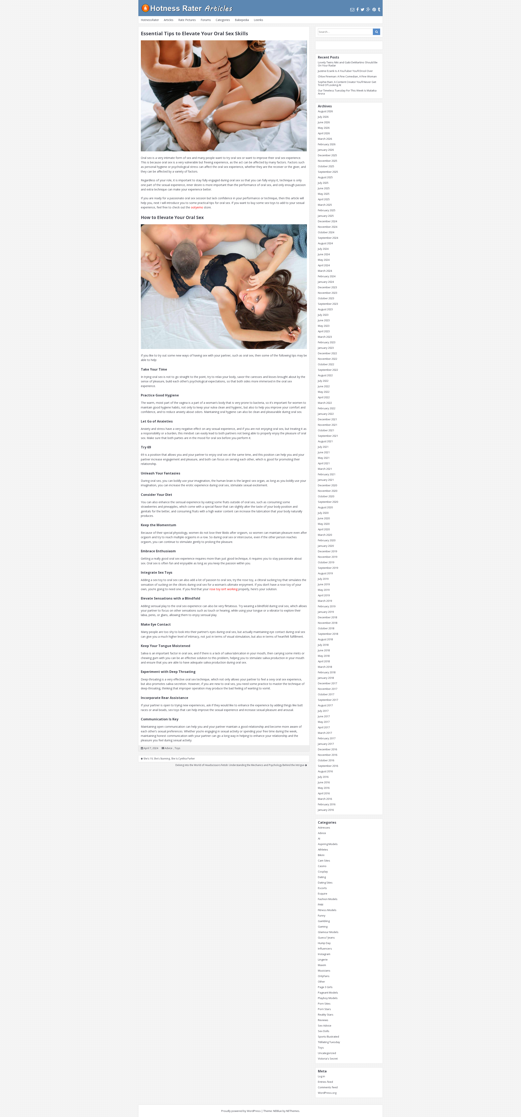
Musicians (324, 970)
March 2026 (325, 139)
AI (319, 838)
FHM (320, 904)
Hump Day (324, 943)
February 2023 (326, 342)
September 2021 (328, 436)
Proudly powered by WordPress (241, 1111)
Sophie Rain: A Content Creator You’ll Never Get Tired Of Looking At (347, 83)
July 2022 (323, 381)
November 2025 (327, 161)
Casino (322, 866)
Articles (168, 20)
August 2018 (325, 639)
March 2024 (325, 271)
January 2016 (326, 810)
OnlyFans (323, 976)
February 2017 (326, 738)
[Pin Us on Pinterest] (374, 9)
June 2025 (324, 188)
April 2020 (324, 529)
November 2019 (327, 557)
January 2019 (326, 612)
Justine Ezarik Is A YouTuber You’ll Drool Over (345, 71)
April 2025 (324, 199)
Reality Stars (325, 1014)
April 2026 (324, 133)
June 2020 (324, 518)
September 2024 (328, 238)
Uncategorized (327, 1053)
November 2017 (327, 689)
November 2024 (327, 227)
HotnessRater (150, 20)
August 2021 (325, 441)
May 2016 (323, 788)
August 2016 (325, 771)
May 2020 (323, 524)
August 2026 (325, 111)
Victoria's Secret (328, 1058)
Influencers (325, 948)
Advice (168, 748)
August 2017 (325, 705)
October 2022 (326, 364)
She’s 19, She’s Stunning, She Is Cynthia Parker (169, 758)
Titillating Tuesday (329, 1042)
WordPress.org (327, 1093)
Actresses (324, 827)
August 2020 (325, 507)
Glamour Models (328, 932)
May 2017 (323, 722)
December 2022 (327, 353)
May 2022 (323, 392)
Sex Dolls (323, 1031)
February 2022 (326, 408)
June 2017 (324, 716)
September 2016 (328, 766)
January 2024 (326, 282)
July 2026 (323, 117)
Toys (177, 748)
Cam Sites (324, 860)
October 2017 (326, 694)
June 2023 (324, 320)
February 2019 (326, 606)
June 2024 (324, 254)
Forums (206, 20)
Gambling (324, 921)
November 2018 (327, 623)
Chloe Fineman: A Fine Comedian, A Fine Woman (347, 76)
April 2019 (324, 595)
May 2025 (323, 194)
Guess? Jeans (326, 937)
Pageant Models (328, 992)
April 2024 (324, 265)
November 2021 (327, 425)
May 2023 (323, 326)
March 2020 (325, 535)
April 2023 (324, 331)
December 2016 (327, 749)
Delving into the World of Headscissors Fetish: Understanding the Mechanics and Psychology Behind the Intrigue (240, 765)
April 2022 (324, 397)
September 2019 (328, 568)
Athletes (323, 849)
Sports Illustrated (328, 1036)
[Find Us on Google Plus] (368, 9)
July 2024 (323, 249)
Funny (321, 915)
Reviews (323, 1020)
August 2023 (325, 309)
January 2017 (326, 744)
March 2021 (325, 469)
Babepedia (242, 20)
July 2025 (323, 183)
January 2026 (326, 150)
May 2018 (323, 656)
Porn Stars (324, 1009)
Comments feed (328, 1087)
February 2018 (326, 672)
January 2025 (326, 216)
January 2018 (326, 678)
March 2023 (325, 337)
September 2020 (328, 502)
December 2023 (327, 287)
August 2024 (325, 243)
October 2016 (326, 760)
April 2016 (324, 793)
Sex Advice (324, 1025)
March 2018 (325, 667)
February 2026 (326, 144)
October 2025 (326, 166)
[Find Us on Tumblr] (379, 9)
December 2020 (327, 485)
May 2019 (323, 590)
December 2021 (327, 419)
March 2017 (325, 733)
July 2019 (323, 579)
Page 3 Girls (325, 987)
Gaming (322, 926)
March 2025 (325, 205)
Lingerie (323, 959)
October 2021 (326, 430)
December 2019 (327, 551)
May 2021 (323, 458)
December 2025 (327, 155)
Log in (321, 1076)
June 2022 (324, 386)
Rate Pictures (187, 20)
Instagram (324, 954)
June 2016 (324, 782)
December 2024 (327, 221)
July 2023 (323, 315)
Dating (322, 877)
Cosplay (323, 871)
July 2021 (323, 447)
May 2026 (323, 128)
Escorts (322, 888)
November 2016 (327, 755)
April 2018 (324, 661)
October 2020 (326, 496)
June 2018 (324, 650)
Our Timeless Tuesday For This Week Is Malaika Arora (347, 92)
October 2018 (326, 628)
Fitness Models (327, 910)
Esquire (322, 893)
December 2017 (327, 683)
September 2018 (328, 634)
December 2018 (327, 617)
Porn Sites (324, 1003)
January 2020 (326, 546)
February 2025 (326, 210)
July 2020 (323, 513)
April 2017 (324, 727)
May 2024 (323, 260)
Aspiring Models (328, 844)
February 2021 (326, 474)
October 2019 (326, 562)
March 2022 (325, 403)
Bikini (321, 855)
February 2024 (326, 276)
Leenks (258, 20)
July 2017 (323, 711)
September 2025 (328, 172)
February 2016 (326, 804)
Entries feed (325, 1082)
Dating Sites (325, 882)
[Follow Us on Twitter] (362, 9)
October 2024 (326, 232)
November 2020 (327, 491)
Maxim (322, 965)
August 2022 (325, 375)
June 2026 (324, 122)
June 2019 (324, 584)
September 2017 (328, 700)
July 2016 (323, 777)
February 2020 (326, 540)
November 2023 (327, 293)
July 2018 (323, 645)
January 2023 (326, 348)
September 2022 (328, 370)
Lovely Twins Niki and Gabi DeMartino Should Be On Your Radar (348, 64)
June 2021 (324, 452)
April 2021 (324, 463)
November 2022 (327, 359)
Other (321, 981)
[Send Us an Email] (352, 9)
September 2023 (328, 304)
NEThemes (292, 1111)
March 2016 (325, 799)
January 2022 (326, 414)
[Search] (376, 32)
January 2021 (326, 480)
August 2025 (325, 177)
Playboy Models (328, 998)
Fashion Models (327, 899)
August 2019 (325, 573)
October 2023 (326, 298)
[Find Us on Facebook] (357, 9)
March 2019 (325, 601)
